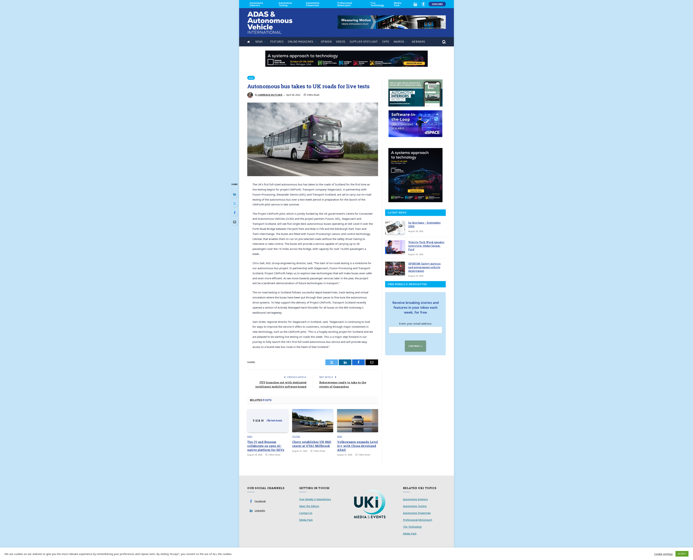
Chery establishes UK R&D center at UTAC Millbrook (311, 444)
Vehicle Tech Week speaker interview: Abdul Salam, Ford (426, 245)
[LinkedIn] (234, 194)
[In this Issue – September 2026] (395, 227)
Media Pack (397, 4)
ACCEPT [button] (682, 553)
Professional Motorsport (344, 4)
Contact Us (305, 513)
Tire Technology (377, 4)
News (259, 41)
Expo (385, 41)
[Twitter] (234, 203)
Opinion (326, 41)
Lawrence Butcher (270, 94)
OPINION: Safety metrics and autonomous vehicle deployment (424, 267)
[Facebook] (234, 212)
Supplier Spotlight (364, 41)
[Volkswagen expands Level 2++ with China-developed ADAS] (357, 420)
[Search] (444, 42)
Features (277, 41)
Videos (340, 41)
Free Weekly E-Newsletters (315, 499)
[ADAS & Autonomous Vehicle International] (269, 23)
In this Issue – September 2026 (424, 224)
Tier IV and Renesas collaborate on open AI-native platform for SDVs (265, 446)
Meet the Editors (309, 506)
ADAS (251, 78)
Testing (296, 436)
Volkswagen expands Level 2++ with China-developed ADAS (357, 446)
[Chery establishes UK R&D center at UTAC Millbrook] (312, 420)
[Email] (234, 221)
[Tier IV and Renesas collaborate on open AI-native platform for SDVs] (267, 420)
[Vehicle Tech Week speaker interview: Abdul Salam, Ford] (395, 247)
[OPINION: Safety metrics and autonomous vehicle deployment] (395, 268)
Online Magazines (300, 41)
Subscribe (437, 4)
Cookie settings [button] (663, 553)
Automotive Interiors (256, 4)
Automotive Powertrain (312, 4)
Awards (399, 41)
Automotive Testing (285, 4)
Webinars (418, 41)
